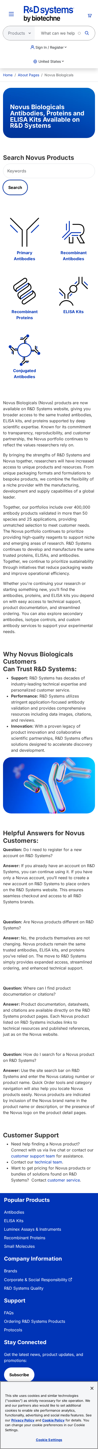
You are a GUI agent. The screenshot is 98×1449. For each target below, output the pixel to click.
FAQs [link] (9, 1312)
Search (15, 187)
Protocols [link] (13, 1329)
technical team (48, 1161)
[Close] (91, 1388)
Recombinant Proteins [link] (24, 1237)
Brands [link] (10, 1270)
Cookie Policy (53, 1420)
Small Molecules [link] (19, 1246)
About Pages (28, 75)
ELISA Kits (73, 311)
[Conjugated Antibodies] (24, 350)
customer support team (33, 1155)
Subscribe (19, 1374)
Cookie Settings (49, 1440)
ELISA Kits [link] (13, 1220)
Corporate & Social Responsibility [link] (35, 1279)
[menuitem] (8, 75)
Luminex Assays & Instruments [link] (32, 1229)
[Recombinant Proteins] (24, 291)
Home (8, 75)
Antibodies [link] (14, 1212)
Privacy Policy (22, 1420)
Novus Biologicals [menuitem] (58, 75)
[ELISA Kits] (73, 291)
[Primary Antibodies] (24, 232)
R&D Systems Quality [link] (23, 1288)
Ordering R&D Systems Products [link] (34, 1321)
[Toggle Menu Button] (11, 14)
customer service (63, 1180)
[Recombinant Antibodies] (73, 232)
